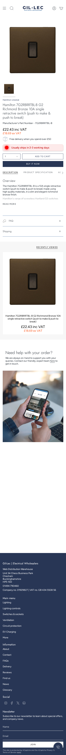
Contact (7, 654)
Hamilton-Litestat (11, 100)
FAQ (11, 220)
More (5, 637)
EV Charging (9, 631)
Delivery (7, 666)
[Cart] (61, 8)
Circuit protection (12, 625)
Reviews (7, 672)
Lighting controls (11, 608)
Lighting (7, 602)
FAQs (6, 660)
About (6, 649)
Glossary (7, 689)
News (6, 684)
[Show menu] (4, 8)
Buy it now (33, 164)
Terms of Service (9, 752)
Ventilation (8, 620)
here (52, 360)
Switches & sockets (13, 614)
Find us (6, 678)
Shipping (7, 231)
